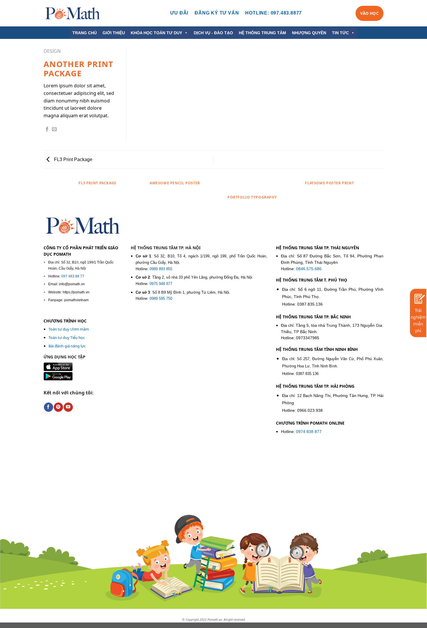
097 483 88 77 (72, 276)
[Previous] (62, 196)
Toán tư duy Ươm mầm (69, 329)
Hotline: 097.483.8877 (273, 12)
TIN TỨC (340, 32)
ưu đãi (179, 12)
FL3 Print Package (72, 159)
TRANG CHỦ (84, 32)
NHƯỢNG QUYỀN (309, 32)
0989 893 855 (161, 269)
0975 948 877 (161, 283)
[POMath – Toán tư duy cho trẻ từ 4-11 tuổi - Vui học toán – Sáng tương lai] (73, 13)
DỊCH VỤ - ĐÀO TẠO (213, 32)
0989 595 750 (161, 298)
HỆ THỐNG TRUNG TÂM (262, 32)
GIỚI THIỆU (114, 32)
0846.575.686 (309, 269)
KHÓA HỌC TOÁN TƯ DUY (156, 32)
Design (52, 51)
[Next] (365, 196)
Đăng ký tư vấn (217, 12)
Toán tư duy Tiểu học (67, 337)
